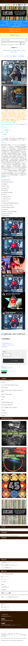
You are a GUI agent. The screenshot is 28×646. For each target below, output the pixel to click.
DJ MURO (14, 50)
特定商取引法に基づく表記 (6, 367)
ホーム (2, 56)
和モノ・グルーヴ (4, 576)
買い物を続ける (4, 346)
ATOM (5, 636)
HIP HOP (7, 56)
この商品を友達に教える (6, 343)
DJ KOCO (9, 50)
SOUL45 (19, 50)
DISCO (2, 584)
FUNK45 (4, 50)
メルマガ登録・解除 (22, 634)
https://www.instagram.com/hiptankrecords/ (9, 535)
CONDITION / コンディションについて (9, 562)
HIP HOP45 (3, 589)
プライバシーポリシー (14, 634)
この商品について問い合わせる (7, 344)
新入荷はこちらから (15, 35)
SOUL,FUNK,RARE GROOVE (7, 573)
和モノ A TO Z (14, 52)
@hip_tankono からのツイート (6, 530)
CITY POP (3, 581)
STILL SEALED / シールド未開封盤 (17, 56)
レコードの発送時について (6, 567)
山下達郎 (23, 50)
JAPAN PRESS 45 (5, 587)
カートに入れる (14, 360)
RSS (2, 636)
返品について (4, 366)
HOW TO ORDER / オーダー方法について (9, 565)
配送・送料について (12, 633)
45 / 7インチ (3, 579)
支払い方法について (4, 633)
